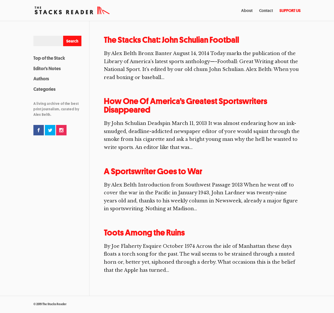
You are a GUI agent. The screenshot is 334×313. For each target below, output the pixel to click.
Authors (41, 78)
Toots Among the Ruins (144, 232)
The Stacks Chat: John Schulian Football (171, 39)
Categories (44, 89)
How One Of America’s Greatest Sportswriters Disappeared (185, 105)
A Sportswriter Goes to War (153, 171)
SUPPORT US (290, 11)
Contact (266, 11)
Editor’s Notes (47, 68)
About (247, 11)
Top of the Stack (49, 58)
